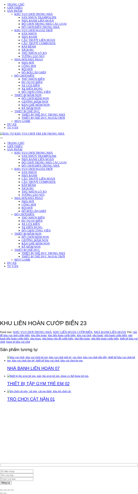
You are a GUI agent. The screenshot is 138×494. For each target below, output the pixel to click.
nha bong (35, 338)
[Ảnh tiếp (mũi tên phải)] (5, 493)
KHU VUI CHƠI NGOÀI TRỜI (33, 30)
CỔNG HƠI (29, 66)
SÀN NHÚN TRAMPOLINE (39, 17)
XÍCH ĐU (28, 49)
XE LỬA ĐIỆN (31, 85)
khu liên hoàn (39, 335)
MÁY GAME (22, 121)
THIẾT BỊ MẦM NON (28, 95)
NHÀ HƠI (28, 62)
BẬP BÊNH (29, 46)
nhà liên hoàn (82, 338)
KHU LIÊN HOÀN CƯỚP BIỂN (72, 332)
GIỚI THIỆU (15, 7)
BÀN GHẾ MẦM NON (36, 104)
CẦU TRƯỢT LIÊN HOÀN (38, 40)
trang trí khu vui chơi (18, 341)
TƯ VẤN (12, 127)
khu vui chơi (84, 335)
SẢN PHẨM (14, 10)
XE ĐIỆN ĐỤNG (32, 88)
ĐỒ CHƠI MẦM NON (35, 98)
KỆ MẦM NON (31, 108)
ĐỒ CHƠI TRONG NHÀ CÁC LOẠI (44, 23)
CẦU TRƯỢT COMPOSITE (39, 43)
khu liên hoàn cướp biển (61, 335)
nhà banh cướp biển (115, 335)
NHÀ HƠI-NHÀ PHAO (28, 59)
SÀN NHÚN (29, 33)
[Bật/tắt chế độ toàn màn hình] (5, 490)
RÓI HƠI (27, 69)
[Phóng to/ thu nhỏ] (1, 490)
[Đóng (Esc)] (12, 490)
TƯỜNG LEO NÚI (33, 56)
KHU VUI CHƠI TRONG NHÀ (33, 14)
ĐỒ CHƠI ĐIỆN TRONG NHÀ (41, 27)
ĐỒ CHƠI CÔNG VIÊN (36, 91)
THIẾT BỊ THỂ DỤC (27, 111)
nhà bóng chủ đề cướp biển (57, 338)
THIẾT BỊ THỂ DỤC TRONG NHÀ (43, 114)
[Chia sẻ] (8, 490)
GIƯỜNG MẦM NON (35, 101)
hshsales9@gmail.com (20, 423)
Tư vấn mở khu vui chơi (21, 444)
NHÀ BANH (29, 36)
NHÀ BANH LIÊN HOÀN (38, 20)
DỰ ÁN (12, 124)
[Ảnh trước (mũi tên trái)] (1, 493)
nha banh (98, 335)
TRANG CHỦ (15, 4)
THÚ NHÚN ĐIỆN (33, 78)
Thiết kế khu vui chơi (19, 447)
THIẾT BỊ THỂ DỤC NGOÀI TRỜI (43, 117)
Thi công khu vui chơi (19, 450)
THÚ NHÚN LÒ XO (34, 53)
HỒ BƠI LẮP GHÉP (34, 72)
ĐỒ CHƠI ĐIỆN (24, 75)
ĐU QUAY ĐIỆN (32, 82)
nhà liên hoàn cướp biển (105, 338)
